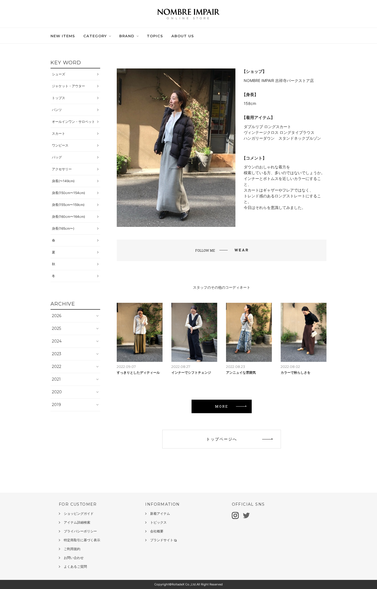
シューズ (58, 74)
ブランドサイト (161, 540)
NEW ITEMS (63, 36)
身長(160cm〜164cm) (68, 216)
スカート (58, 133)
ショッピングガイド (79, 513)
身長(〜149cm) (63, 181)
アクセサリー (62, 169)
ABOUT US (182, 36)
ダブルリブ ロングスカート (267, 126)
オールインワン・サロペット (73, 122)
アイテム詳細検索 (77, 522)
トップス (58, 98)
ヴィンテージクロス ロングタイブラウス (279, 132)
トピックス (158, 522)
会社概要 (156, 531)
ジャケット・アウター (68, 86)
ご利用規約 (72, 549)
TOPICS (155, 36)
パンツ (57, 110)
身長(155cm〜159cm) (68, 205)
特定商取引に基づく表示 (82, 540)
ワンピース (60, 145)
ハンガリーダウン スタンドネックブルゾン (282, 138)
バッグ (57, 157)
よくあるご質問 (75, 566)
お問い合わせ (74, 558)
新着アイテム (160, 513)
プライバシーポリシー (80, 531)
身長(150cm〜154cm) (68, 193)
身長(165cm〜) (63, 228)
